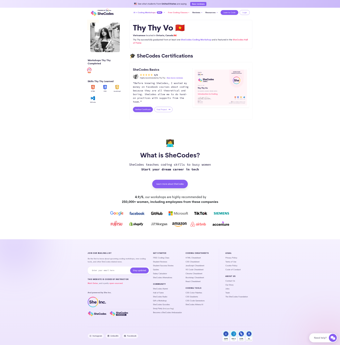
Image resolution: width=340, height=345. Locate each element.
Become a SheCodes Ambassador (167, 312)
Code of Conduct (233, 269)
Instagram (97, 336)
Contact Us (230, 281)
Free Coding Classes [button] (178, 12)
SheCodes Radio (160, 296)
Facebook (131, 336)
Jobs (227, 288)
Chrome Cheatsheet (194, 273)
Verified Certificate (143, 109)
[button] (149, 12)
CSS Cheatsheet (192, 262)
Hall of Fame (158, 292)
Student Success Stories (163, 265)
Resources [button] (210, 12)
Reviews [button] (196, 12)
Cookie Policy (231, 265)
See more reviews (175, 78)
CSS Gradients (192, 296)
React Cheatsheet (193, 281)
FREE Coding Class (161, 258)
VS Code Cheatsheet (194, 269)
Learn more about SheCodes (170, 184)
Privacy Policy (231, 258)
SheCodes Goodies (161, 304)
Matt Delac (93, 283)
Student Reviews (160, 262)
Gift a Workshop (160, 300)
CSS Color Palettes (194, 292)
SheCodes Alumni (160, 288)
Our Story (229, 285)
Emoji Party (157, 308)
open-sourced (116, 283)
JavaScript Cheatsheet (195, 265)
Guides (156, 269)
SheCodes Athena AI (194, 304)
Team (227, 292)
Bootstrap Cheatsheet (195, 277)
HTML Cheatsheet (193, 258)
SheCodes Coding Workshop (196, 39)
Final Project (162, 109)
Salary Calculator (160, 273)
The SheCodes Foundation (236, 296)
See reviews (198, 4)
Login (244, 12)
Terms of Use (230, 262)
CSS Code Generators (195, 300)
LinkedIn (114, 336)
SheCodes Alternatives (162, 277)
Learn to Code (229, 12)
